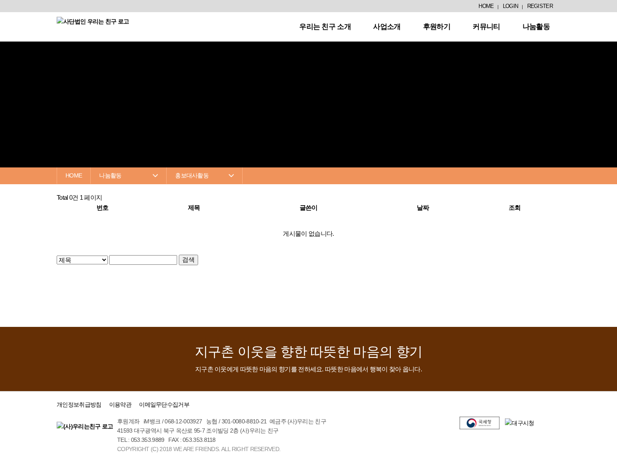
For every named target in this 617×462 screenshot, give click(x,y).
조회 (515, 207)
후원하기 (436, 27)
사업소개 (386, 27)
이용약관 (120, 404)
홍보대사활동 (192, 175)
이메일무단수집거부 (164, 404)
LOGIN (510, 6)
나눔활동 (536, 27)
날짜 (423, 207)
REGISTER (540, 6)
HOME (486, 6)
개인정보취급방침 (79, 404)
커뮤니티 (486, 27)
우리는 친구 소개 (325, 27)
